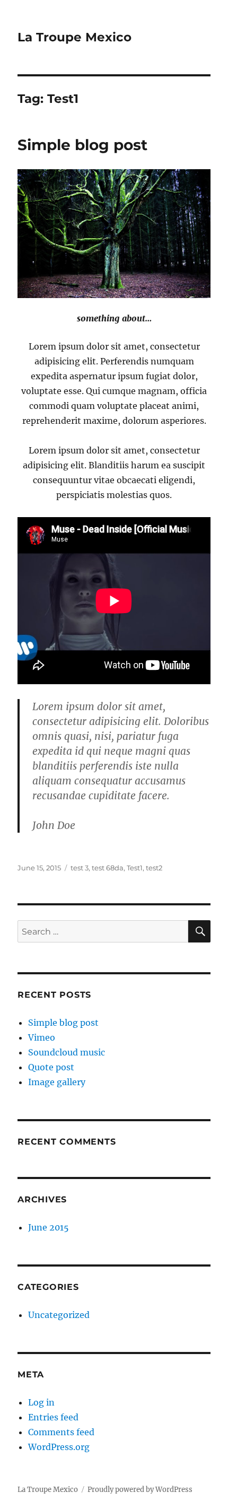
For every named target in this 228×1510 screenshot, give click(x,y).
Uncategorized (59, 1315)
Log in (41, 1402)
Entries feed (53, 1417)
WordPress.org (59, 1447)
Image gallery (56, 1082)
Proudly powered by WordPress (139, 1489)
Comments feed (61, 1432)
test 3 (80, 867)
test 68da (108, 867)
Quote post (51, 1067)
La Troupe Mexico (74, 37)
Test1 (135, 867)
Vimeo (41, 1037)
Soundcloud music (66, 1052)
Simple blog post (82, 145)
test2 (154, 867)
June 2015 (48, 1227)
